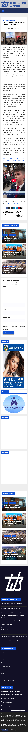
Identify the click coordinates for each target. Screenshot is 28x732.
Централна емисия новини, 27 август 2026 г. (11, 620)
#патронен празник (16, 27)
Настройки (12, 729)
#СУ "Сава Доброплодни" (14, 28)
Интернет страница (7, 317)
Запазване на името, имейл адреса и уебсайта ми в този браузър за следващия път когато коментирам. (14, 328)
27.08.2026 (7, 509)
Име (4, 301)
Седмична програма (5, 666)
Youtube (15, 203)
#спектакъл (5, 28)
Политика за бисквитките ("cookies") (10, 724)
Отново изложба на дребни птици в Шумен (13, 269)
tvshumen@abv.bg (10, 706)
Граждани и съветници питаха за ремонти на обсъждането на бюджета (13, 238)
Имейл (4, 309)
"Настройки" (18, 720)
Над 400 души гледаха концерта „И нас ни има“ (19, 214)
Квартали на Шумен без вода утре (9, 633)
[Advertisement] (14, 434)
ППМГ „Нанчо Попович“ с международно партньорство (14, 636)
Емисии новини (4, 655)
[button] (25, 10)
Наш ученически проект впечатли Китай (12, 253)
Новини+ (13, 20)
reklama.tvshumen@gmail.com (18, 710)
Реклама (3, 673)
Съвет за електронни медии (7, 680)
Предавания (4, 662)
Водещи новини (6, 20)
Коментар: (5, 286)
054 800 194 (13, 698)
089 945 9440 (10, 702)
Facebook (9, 203)
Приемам (5, 729)
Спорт (2, 669)
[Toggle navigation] (14, 10)
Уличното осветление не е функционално (9, 213)
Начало (2, 652)
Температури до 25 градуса (7, 624)
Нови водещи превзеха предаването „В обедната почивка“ (13, 556)
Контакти (3, 677)
